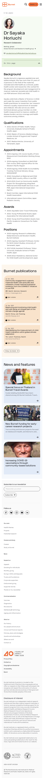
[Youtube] (22, 513)
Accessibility (8, 669)
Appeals (6, 564)
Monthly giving (9, 570)
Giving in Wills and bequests (13, 574)
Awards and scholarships (12, 636)
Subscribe (9, 495)
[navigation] (22, 4)
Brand (5, 672)
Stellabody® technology (12, 610)
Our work (6, 523)
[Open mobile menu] (41, 4)
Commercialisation (10, 596)
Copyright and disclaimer (11, 665)
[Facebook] (6, 513)
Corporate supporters (11, 580)
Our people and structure (12, 626)
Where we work (9, 639)
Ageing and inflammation (12, 613)
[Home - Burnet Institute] (8, 4)
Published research (10, 534)
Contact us (7, 642)
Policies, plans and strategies (13, 633)
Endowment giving (10, 583)
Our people (9, 13)
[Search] (26, 4)
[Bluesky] (11, 513)
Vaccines (7, 600)
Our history (7, 623)
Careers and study (9, 540)
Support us (7, 560)
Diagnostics (8, 603)
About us (6, 619)
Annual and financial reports (13, 630)
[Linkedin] (27, 513)
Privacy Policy (8, 659)
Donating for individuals (12, 567)
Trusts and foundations (11, 577)
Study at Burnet (9, 547)
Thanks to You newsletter (12, 590)
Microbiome (8, 606)
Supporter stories (9, 586)
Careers (6, 544)
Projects (6, 530)
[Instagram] (17, 513)
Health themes (9, 527)
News (5, 554)
